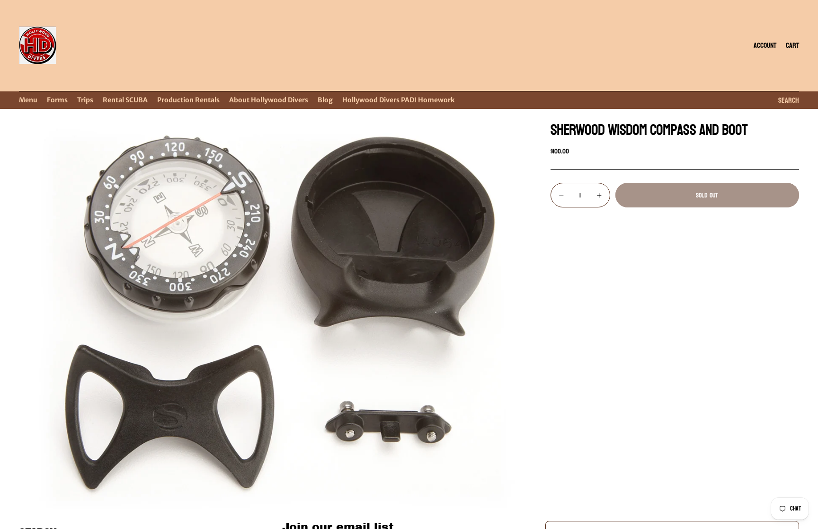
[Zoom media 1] (273, 313)
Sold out (707, 195)
